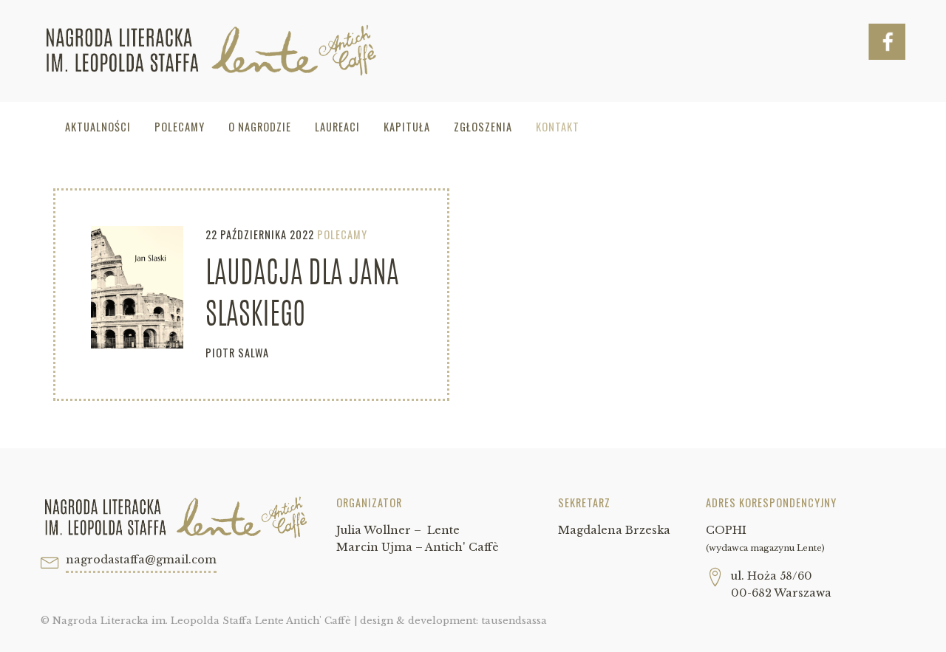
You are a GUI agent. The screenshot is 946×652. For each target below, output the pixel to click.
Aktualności (98, 126)
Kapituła (407, 126)
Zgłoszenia (483, 126)
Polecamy (179, 126)
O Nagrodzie (259, 126)
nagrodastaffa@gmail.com (141, 559)
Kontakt (557, 126)
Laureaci (337, 126)
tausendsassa (514, 620)
